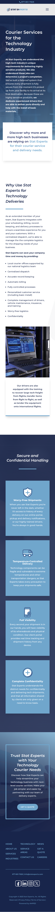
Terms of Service (38, 900)
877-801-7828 (17, 874)
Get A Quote (27, 807)
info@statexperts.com (33, 874)
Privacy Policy (24, 900)
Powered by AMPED (27, 903)
